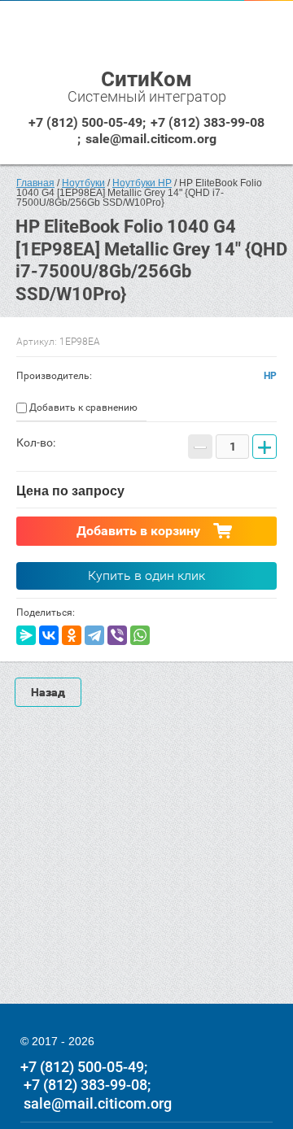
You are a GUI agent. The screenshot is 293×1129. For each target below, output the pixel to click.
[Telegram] (94, 635)
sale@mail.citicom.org (150, 138)
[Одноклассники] (71, 635)
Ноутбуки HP (142, 183)
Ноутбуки (83, 183)
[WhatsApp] (140, 635)
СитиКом (146, 79)
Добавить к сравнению (82, 407)
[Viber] (117, 635)
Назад (48, 692)
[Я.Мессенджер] (26, 635)
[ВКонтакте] (49, 635)
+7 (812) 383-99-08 (208, 122)
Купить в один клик (146, 575)
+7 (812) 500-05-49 (85, 122)
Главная (35, 183)
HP (270, 375)
